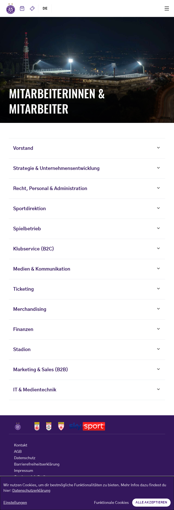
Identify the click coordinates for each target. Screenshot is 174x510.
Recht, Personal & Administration (50, 188)
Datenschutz (24, 458)
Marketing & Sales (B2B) (40, 369)
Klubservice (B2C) (33, 249)
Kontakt (20, 445)
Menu (167, 8)
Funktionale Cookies (111, 503)
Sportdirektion (29, 208)
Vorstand (23, 148)
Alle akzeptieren (151, 502)
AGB (18, 452)
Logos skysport (87, 426)
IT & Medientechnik (34, 390)
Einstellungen (15, 503)
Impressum (23, 471)
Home (10, 8)
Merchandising (29, 309)
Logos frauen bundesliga (49, 426)
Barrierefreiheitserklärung (36, 464)
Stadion (22, 349)
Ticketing (23, 289)
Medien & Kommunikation (41, 269)
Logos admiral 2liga (61, 426)
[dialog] (87, 493)
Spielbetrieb (27, 229)
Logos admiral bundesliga (36, 426)
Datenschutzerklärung (31, 491)
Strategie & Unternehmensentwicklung (56, 168)
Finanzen (23, 329)
